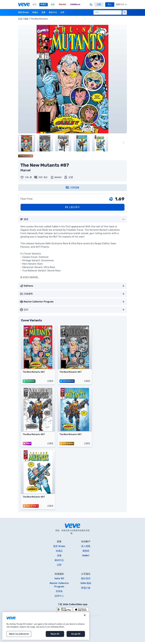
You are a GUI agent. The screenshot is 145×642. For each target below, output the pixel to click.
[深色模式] (91, 4)
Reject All (55, 634)
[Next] (123, 142)
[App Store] (81, 609)
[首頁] (24, 4)
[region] (45, 626)
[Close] (85, 615)
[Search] (124, 12)
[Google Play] (64, 609)
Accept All (75, 634)
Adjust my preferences (19, 634)
